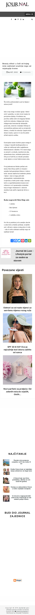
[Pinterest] (22, 240)
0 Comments (26, 72)
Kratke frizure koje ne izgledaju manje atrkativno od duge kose (21, 470)
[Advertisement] (17, 39)
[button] (29, 14)
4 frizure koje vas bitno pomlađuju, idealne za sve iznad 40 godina (21, 479)
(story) (17, 98)
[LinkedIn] (25, 240)
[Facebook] (15, 240)
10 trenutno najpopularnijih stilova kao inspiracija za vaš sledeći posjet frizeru (21, 497)
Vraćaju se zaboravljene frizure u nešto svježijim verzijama (21, 488)
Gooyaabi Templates (22, 613)
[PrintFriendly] (29, 240)
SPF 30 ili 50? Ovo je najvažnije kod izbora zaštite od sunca (17, 350)
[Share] (11, 240)
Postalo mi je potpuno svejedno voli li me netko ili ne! (21, 462)
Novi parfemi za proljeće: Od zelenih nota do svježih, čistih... (17, 392)
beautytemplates (23, 611)
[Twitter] (18, 240)
